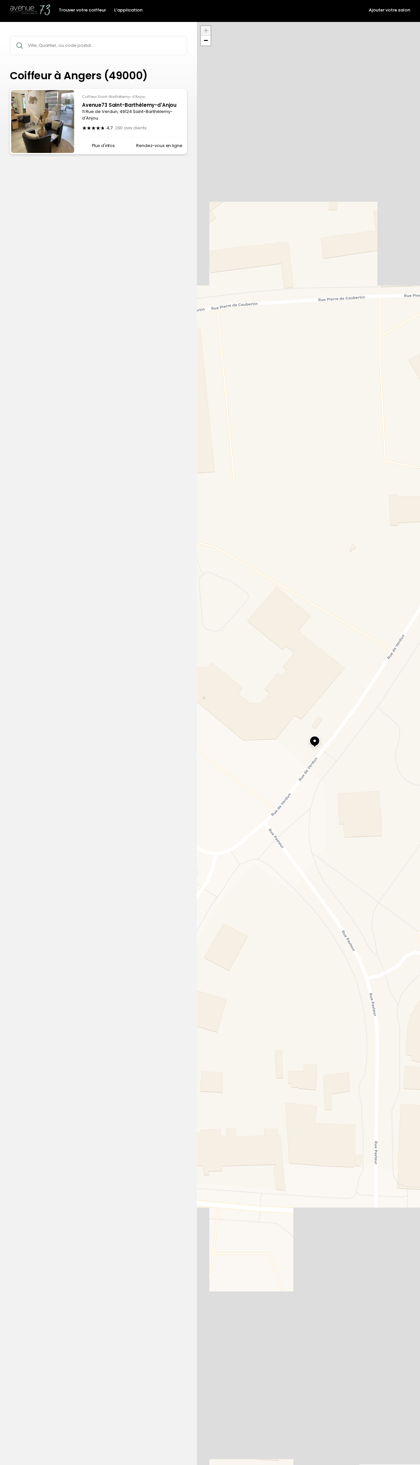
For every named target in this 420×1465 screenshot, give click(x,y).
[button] (308, 738)
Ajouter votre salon (389, 10)
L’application (128, 10)
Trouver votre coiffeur (82, 10)
